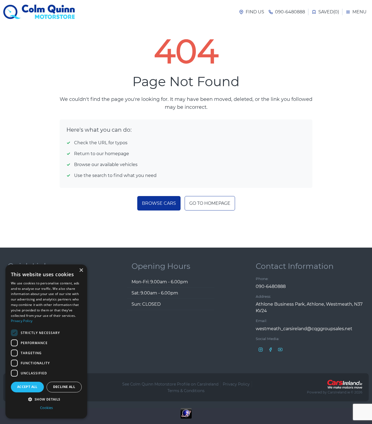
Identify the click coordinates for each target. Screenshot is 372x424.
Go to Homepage (209, 203)
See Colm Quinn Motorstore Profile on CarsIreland (170, 384)
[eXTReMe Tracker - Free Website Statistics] (186, 416)
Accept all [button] (27, 386)
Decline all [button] (64, 386)
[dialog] (46, 341)
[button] (46, 399)
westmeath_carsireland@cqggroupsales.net (304, 328)
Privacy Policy (236, 384)
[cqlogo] (40, 12)
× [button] (81, 270)
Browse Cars (159, 203)
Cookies (46, 407)
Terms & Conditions (186, 390)
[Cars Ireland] (344, 384)
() (328, 11)
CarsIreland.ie (339, 392)
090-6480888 (271, 286)
